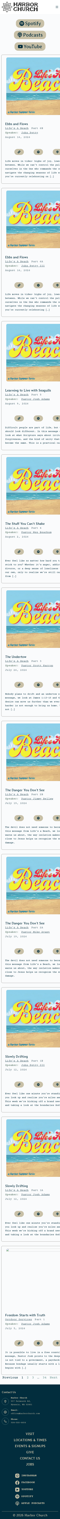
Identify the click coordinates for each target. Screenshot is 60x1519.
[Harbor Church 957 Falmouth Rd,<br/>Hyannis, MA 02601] (5, 1401)
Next (54, 1378)
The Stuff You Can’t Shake (25, 524)
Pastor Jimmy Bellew (37, 798)
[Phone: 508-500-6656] (5, 1421)
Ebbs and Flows (16, 124)
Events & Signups (30, 1446)
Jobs (30, 1464)
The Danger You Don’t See (25, 790)
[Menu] (57, 7)
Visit (30, 1434)
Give (30, 1452)
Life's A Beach (17, 128)
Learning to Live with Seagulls (28, 390)
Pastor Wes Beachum (36, 532)
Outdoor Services (18, 1319)
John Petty (29, 132)
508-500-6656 (18, 1423)
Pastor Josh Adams (35, 399)
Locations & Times (30, 1440)
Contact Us (30, 1458)
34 (44, 1378)
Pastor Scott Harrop (37, 665)
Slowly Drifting (16, 1056)
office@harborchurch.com (25, 1414)
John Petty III (33, 266)
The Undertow (15, 657)
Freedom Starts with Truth (25, 1315)
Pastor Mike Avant (35, 932)
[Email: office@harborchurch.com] (5, 1412)
